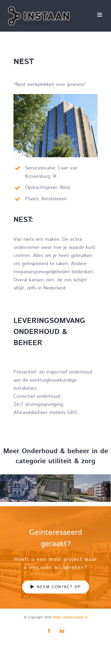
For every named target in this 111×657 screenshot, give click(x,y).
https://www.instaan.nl (70, 617)
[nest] (55, 96)
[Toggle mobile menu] (100, 15)
